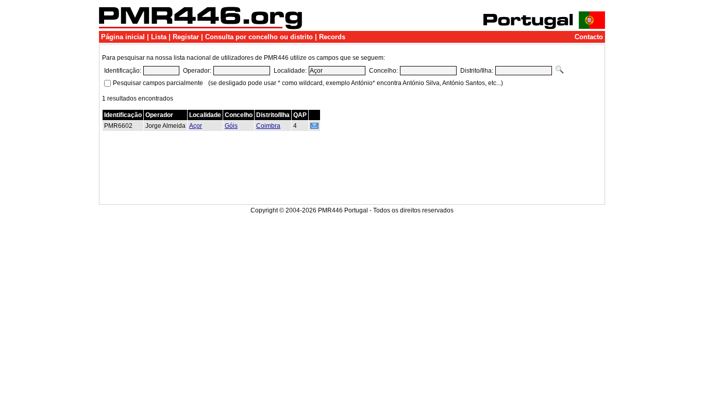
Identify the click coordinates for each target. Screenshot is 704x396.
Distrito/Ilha (273, 115)
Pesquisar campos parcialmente (158, 83)
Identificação (123, 115)
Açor (195, 125)
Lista (158, 37)
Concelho (239, 115)
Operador (159, 115)
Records (332, 37)
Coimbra (268, 125)
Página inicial (123, 37)
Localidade (205, 115)
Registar (186, 37)
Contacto (589, 37)
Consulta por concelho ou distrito (259, 37)
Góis (231, 125)
